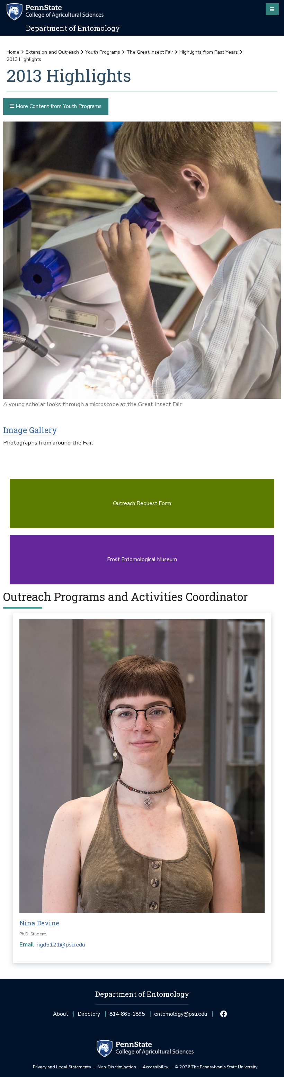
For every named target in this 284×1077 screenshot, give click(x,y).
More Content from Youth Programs (57, 106)
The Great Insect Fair (149, 52)
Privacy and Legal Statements (62, 1067)
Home (13, 52)
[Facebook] (223, 1014)
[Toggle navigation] (272, 9)
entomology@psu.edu (180, 1016)
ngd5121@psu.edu (60, 945)
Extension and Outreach (52, 52)
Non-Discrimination (117, 1067)
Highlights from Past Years (208, 52)
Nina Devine (39, 922)
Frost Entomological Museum (142, 559)
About (60, 1013)
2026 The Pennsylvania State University (216, 1067)
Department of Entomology (73, 28)
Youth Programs (102, 52)
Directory (89, 1013)
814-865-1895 (127, 1016)
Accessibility (155, 1067)
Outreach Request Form (142, 503)
